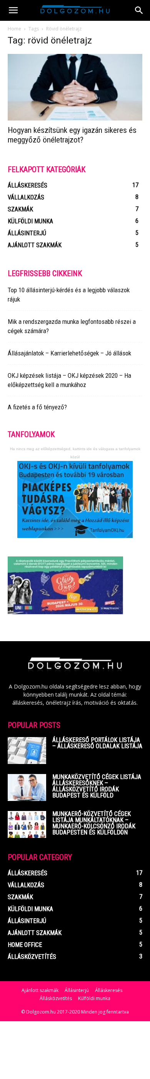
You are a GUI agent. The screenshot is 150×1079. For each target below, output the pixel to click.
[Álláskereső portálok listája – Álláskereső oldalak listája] (27, 750)
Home (14, 28)
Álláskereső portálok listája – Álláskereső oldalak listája (97, 743)
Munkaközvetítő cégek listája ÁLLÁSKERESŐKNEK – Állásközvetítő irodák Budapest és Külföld (96, 786)
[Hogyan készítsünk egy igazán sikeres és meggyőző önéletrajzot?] (75, 87)
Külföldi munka (94, 998)
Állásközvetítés (56, 998)
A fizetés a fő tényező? (37, 407)
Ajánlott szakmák (40, 990)
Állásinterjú (77, 990)
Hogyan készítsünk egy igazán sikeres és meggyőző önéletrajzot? (72, 135)
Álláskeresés (108, 990)
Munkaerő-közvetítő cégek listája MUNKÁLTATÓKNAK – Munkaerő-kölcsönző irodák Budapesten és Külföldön (93, 823)
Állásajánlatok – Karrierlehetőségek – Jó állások (69, 353)
